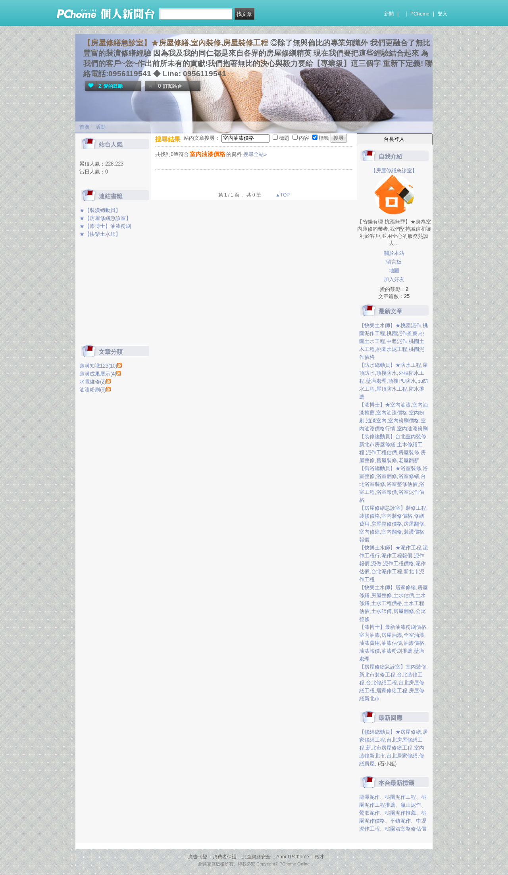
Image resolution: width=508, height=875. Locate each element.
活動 (100, 127)
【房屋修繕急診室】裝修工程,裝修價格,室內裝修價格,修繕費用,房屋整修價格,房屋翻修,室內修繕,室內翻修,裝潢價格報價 (393, 524)
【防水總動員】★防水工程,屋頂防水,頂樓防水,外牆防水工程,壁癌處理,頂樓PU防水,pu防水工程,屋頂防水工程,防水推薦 (393, 381)
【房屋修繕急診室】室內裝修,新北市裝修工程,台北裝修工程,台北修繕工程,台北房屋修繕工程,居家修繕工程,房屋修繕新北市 (393, 683)
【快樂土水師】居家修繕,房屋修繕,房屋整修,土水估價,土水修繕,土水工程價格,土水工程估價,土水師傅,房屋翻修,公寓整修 (393, 603)
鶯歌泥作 (369, 813)
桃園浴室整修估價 (405, 829)
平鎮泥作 (400, 821)
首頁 (84, 127)
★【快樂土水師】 (100, 234)
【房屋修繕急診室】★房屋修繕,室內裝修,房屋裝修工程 (175, 43)
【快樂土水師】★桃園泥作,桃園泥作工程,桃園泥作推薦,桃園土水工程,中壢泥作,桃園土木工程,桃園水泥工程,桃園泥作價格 (393, 341)
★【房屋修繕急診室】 (105, 218)
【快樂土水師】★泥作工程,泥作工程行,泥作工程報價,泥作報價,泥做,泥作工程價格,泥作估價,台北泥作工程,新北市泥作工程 (393, 563)
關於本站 (394, 253)
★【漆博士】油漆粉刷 (105, 226)
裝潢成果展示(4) (97, 374)
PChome (419, 14)
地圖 (394, 271)
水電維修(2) (92, 382)
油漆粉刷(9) (92, 390)
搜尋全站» (255, 154)
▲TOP (282, 195)
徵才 (319, 857)
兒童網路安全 (256, 857)
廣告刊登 (197, 857)
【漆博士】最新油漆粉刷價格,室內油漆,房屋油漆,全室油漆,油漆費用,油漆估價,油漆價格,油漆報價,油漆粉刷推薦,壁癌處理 (393, 643)
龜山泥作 (410, 805)
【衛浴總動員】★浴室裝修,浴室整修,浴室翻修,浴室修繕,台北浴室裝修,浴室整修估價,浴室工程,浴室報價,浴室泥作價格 (393, 484)
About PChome (292, 857)
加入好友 (394, 279)
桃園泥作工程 (400, 797)
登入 (442, 14)
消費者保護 (225, 857)
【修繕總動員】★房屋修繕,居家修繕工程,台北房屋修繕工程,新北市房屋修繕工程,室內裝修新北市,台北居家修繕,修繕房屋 (393, 748)
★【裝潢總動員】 (100, 210)
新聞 (389, 14)
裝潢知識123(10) (98, 366)
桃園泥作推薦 (400, 813)
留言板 (394, 262)
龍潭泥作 (369, 797)
